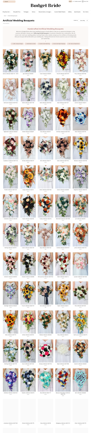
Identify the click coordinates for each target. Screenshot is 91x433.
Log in (70, 1)
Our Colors (85, 12)
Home (5, 15)
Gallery (70, 12)
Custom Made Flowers (59, 12)
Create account (77, 1)
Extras (33, 12)
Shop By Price (16, 12)
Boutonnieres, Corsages (45, 12)
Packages (26, 12)
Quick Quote (77, 12)
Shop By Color (6, 12)
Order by (76, 20)
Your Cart (86, 1)
